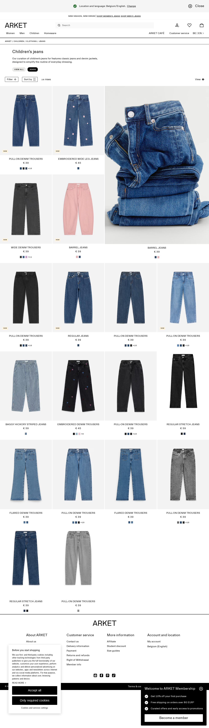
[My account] (177, 25)
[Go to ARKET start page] (16, 25)
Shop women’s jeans (108, 16)
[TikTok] (114, 675)
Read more (19, 683)
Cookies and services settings (34, 708)
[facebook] (101, 675)
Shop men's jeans (131, 16)
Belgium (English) (157, 646)
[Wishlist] (189, 25)
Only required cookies (34, 700)
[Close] (201, 689)
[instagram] (95, 675)
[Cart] (201, 25)
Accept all (34, 690)
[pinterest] (107, 675)
